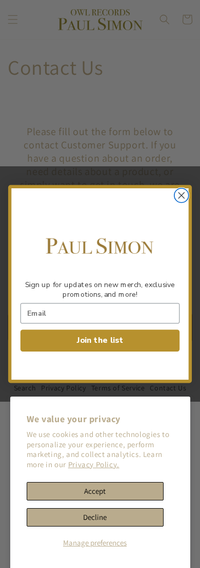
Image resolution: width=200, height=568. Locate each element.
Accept (95, 491)
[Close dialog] (181, 195)
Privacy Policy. (93, 464)
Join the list (100, 340)
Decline (95, 517)
